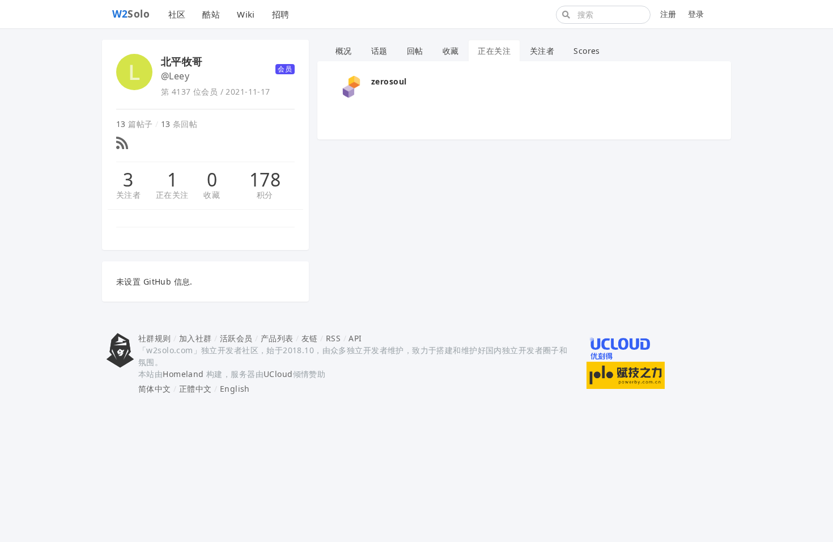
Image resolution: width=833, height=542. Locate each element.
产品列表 (277, 338)
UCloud (278, 374)
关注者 (128, 194)
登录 (696, 14)
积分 (265, 194)
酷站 (211, 14)
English (235, 388)
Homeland (183, 374)
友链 (309, 338)
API (355, 338)
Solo (131, 13)
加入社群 (195, 338)
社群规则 (154, 338)
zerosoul (388, 81)
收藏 (211, 194)
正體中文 (195, 388)
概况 (343, 50)
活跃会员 (236, 338)
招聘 (281, 14)
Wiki (246, 14)
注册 (668, 14)
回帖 (415, 50)
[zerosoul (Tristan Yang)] (351, 86)
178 (264, 180)
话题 (379, 50)
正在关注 (172, 194)
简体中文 (154, 388)
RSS (333, 338)
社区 (177, 14)
